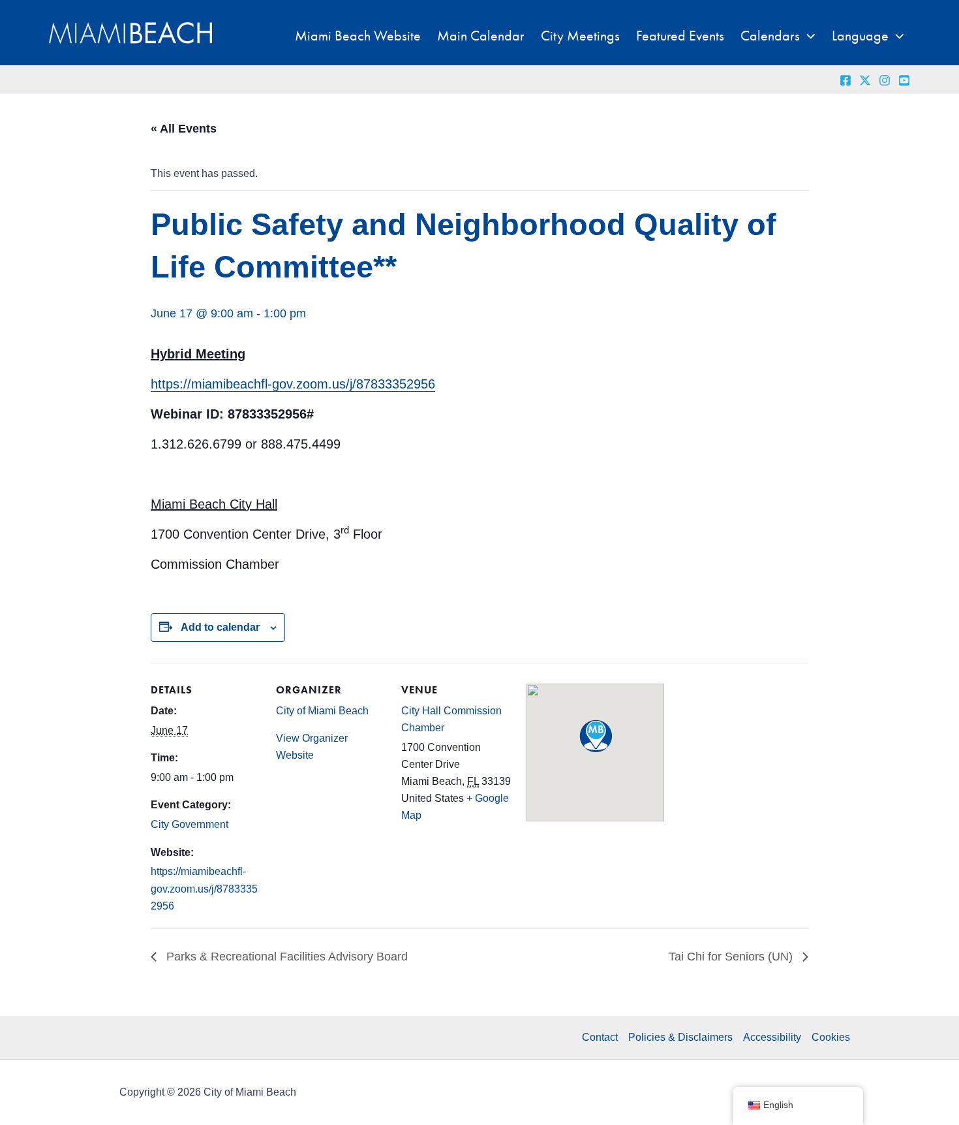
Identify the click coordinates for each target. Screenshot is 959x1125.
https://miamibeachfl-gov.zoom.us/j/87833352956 (293, 384)
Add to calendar (220, 627)
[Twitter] (865, 80)
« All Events (184, 128)
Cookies (831, 1037)
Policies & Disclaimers (680, 1037)
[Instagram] (884, 80)
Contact (600, 1037)
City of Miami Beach (322, 710)
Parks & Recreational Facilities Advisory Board (285, 956)
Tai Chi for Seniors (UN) (732, 956)
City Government (189, 824)
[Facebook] (845, 80)
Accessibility (772, 1037)
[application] (807, 36)
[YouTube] (904, 80)
